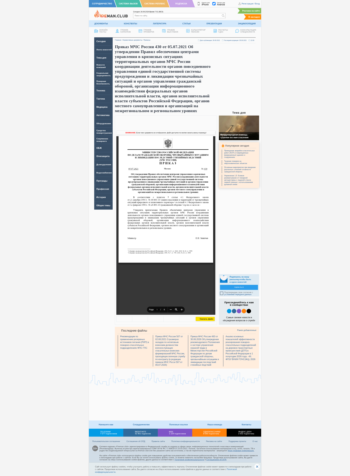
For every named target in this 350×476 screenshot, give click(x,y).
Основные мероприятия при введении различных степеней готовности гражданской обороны (240, 169)
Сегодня (101, 41)
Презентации (214, 23)
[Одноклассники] (140, 319)
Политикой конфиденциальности (189, 459)
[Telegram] (171, 319)
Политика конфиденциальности (185, 441)
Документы (101, 23)
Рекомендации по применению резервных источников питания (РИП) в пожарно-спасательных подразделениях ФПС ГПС (134, 342)
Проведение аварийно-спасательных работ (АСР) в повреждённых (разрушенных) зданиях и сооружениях (239, 154)
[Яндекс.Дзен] (249, 311)
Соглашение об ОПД (135, 441)
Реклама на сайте (251, 11)
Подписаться (239, 287)
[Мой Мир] (187, 319)
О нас (255, 441)
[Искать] (223, 15)
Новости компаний (101, 66)
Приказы (147, 40)
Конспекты (130, 23)
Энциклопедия (247, 23)
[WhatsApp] (156, 319)
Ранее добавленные (246, 330)
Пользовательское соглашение (106, 441)
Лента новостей (104, 50)
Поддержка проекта (237, 441)
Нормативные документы (132, 40)
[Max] (239, 311)
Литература (159, 23)
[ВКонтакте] (124, 319)
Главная (118, 40)
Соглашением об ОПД (216, 459)
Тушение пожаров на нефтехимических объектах (235, 162)
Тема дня (101, 58)
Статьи (186, 23)
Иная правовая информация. (241, 450)
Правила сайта (158, 441)
